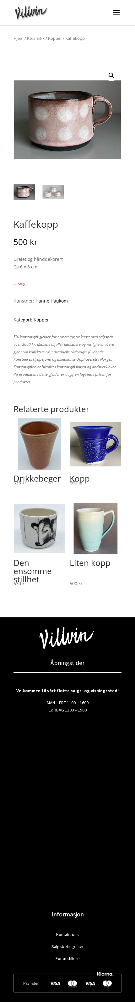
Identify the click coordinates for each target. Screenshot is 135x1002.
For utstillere (68, 958)
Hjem (19, 38)
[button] (111, 75)
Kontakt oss (67, 934)
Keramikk (36, 38)
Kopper (55, 38)
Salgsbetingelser (67, 946)
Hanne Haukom (51, 301)
